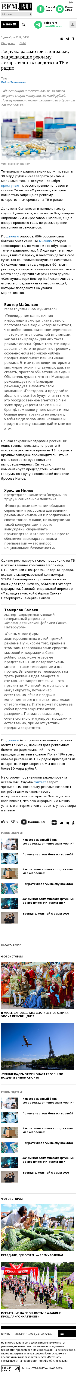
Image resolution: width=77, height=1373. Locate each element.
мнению (45, 241)
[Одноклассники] (73, 38)
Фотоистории (12, 956)
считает (40, 782)
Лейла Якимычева (13, 82)
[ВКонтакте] (61, 38)
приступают (11, 185)
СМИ (22, 43)
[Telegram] (67, 38)
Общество (8, 43)
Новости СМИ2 (11, 945)
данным (12, 236)
